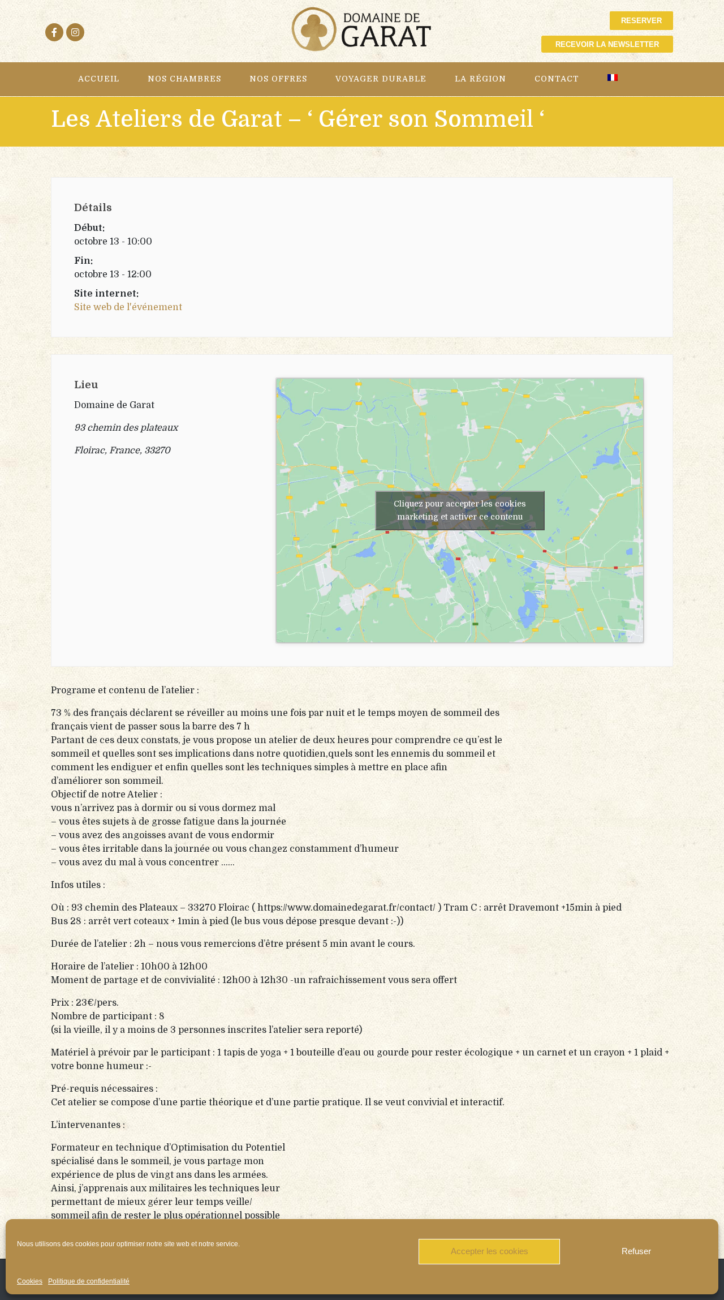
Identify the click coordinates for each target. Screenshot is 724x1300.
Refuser (636, 1251)
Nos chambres (184, 78)
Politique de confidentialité (89, 1281)
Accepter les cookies (489, 1251)
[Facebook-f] (54, 32)
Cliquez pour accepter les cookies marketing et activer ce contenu (460, 510)
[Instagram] (75, 32)
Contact (557, 78)
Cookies (29, 1281)
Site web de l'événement (128, 307)
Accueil (98, 78)
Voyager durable (380, 78)
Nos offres (278, 78)
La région (480, 78)
